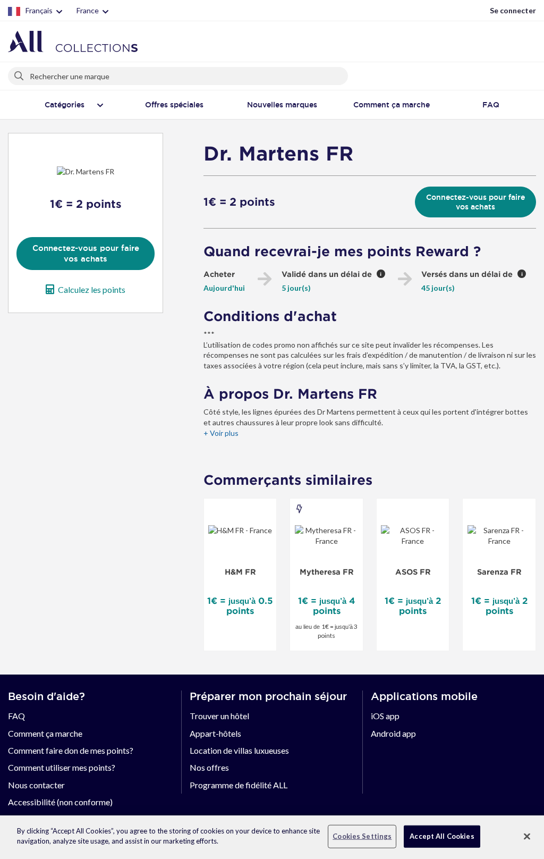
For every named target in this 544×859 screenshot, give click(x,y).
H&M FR (240, 572)
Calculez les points (91, 289)
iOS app (385, 716)
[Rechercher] (19, 74)
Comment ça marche (45, 733)
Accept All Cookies (442, 836)
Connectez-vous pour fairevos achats (85, 253)
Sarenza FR (499, 572)
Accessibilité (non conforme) (60, 802)
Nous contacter (36, 785)
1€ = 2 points (239, 202)
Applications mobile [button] (424, 696)
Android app (393, 733)
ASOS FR (413, 572)
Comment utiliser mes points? (61, 767)
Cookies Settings (362, 836)
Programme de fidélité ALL (238, 785)
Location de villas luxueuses (239, 750)
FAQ (16, 716)
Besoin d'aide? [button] (46, 696)
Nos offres (209, 767)
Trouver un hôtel (219, 716)
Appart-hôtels (215, 733)
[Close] (527, 836)
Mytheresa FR (327, 572)
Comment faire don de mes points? (70, 750)
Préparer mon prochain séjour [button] (268, 696)
